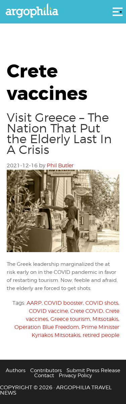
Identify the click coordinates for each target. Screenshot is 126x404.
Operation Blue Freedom (46, 327)
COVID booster (63, 303)
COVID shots (101, 303)
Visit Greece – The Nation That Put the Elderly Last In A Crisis (59, 133)
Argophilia (63, 11)
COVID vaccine (48, 311)
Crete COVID (86, 311)
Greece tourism (70, 319)
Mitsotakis (105, 319)
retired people (101, 335)
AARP (34, 303)
